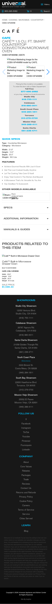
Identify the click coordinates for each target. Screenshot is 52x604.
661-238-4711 (29, 130)
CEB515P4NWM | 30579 (13, 55)
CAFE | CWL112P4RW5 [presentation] (10, 271)
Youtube (26, 436)
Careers (26, 505)
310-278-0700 (29, 118)
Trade (26, 479)
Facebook (26, 423)
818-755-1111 (29, 99)
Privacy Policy (26, 496)
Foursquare (26, 445)
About (26, 462)
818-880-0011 (29, 105)
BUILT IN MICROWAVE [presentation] (9, 268)
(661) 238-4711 (26, 351)
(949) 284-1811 (26, 372)
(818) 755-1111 (26, 317)
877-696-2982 (29, 91)
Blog (26, 530)
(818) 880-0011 (26, 334)
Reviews (26, 483)
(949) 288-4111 (26, 406)
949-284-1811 (29, 112)
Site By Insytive (26, 599)
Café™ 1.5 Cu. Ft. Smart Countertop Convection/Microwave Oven (25, 46)
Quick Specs (11, 139)
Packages (26, 475)
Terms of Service (26, 509)
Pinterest (26, 440)
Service (26, 513)
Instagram (26, 427)
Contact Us (26, 487)
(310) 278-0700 (26, 389)
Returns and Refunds (26, 492)
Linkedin (26, 449)
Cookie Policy (26, 501)
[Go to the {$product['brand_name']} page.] (10, 30)
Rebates (26, 470)
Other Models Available (19, 189)
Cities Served (26, 518)
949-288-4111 (29, 124)
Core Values (26, 466)
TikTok (26, 432)
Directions (26, 361)
